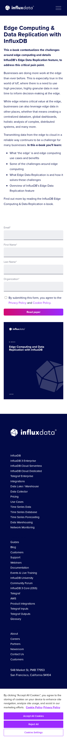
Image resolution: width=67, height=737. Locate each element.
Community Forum (21, 583)
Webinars (16, 563)
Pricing (14, 497)
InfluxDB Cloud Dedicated (26, 471)
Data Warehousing (21, 522)
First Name (10, 245)
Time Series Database (23, 512)
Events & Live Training (23, 573)
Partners (15, 644)
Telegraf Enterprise (21, 476)
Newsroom (17, 649)
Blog (13, 547)
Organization (11, 279)
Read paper (33, 312)
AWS (13, 598)
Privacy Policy (17, 303)
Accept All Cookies (33, 716)
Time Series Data (20, 507)
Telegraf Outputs (20, 614)
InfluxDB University (21, 578)
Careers (15, 639)
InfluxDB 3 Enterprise (23, 461)
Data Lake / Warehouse (24, 486)
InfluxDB (15, 456)
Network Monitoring (22, 527)
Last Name (10, 262)
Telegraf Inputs (19, 609)
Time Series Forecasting (24, 517)
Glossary (15, 619)
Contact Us (17, 654)
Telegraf (15, 593)
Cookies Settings (33, 732)
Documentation (19, 568)
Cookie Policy (41, 303)
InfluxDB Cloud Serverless (26, 466)
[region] (33, 713)
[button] (58, 8)
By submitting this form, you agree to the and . (35, 300)
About (14, 634)
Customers (16, 552)
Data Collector (19, 492)
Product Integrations (22, 604)
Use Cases (16, 502)
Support (15, 557)
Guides (14, 542)
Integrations (17, 481)
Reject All (33, 724)
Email (7, 228)
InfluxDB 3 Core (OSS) (23, 588)
